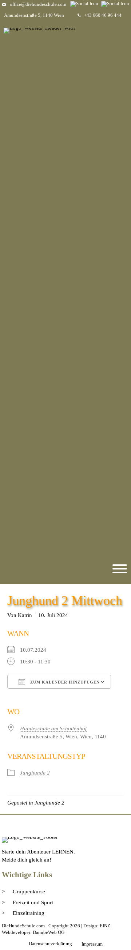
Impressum (92, 944)
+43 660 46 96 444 (103, 15)
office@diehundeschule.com (38, 4)
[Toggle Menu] (119, 568)
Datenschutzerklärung (50, 943)
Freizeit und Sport (33, 902)
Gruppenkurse (29, 891)
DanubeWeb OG (48, 932)
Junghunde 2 (35, 773)
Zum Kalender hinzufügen (64, 682)
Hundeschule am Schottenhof (53, 728)
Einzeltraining (28, 913)
